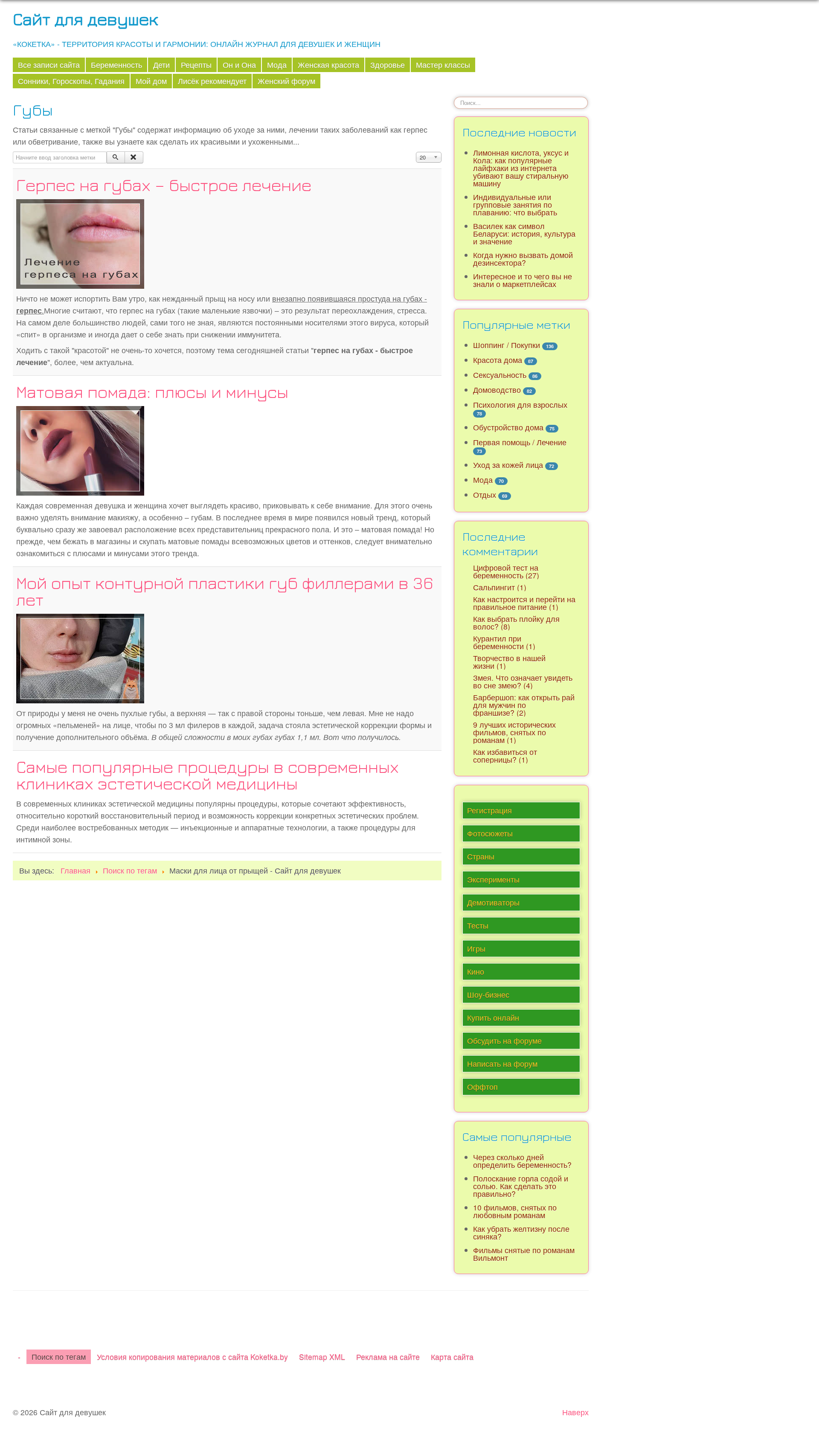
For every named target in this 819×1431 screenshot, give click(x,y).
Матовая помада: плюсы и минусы (152, 391)
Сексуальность (499, 374)
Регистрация (489, 810)
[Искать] (116, 157)
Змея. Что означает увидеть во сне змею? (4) (522, 681)
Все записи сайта (49, 64)
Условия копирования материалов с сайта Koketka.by (192, 1356)
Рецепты (196, 64)
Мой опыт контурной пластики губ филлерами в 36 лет (224, 591)
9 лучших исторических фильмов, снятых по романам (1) (514, 732)
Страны (480, 856)
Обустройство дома (508, 427)
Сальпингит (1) (499, 587)
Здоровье (387, 64)
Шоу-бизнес (488, 994)
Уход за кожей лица (508, 464)
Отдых (484, 494)
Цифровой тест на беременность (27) (506, 571)
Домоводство (497, 389)
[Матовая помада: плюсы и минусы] (80, 449)
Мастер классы (443, 64)
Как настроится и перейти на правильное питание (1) (524, 603)
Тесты (477, 925)
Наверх (575, 1412)
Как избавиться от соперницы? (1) (505, 755)
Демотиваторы (493, 902)
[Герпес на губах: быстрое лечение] (80, 242)
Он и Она (239, 64)
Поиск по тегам (59, 1356)
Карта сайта (452, 1356)
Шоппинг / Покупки (506, 345)
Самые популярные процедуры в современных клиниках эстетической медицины (207, 774)
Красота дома (497, 359)
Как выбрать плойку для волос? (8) (516, 622)
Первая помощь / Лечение (519, 442)
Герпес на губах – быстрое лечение (163, 184)
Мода (277, 64)
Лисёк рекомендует (212, 80)
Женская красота (328, 64)
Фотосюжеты (490, 833)
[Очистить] (134, 157)
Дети (161, 64)
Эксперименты (493, 879)
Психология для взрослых (520, 404)
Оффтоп (482, 1086)
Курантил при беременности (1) (504, 642)
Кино (475, 971)
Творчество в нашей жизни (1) (509, 662)
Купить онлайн (493, 1017)
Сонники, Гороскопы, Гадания (71, 80)
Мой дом (151, 80)
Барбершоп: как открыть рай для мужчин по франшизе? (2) (524, 705)
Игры (476, 948)
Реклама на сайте (388, 1356)
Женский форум (286, 80)
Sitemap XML (322, 1356)
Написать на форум (502, 1063)
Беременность (116, 64)
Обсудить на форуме (504, 1040)
